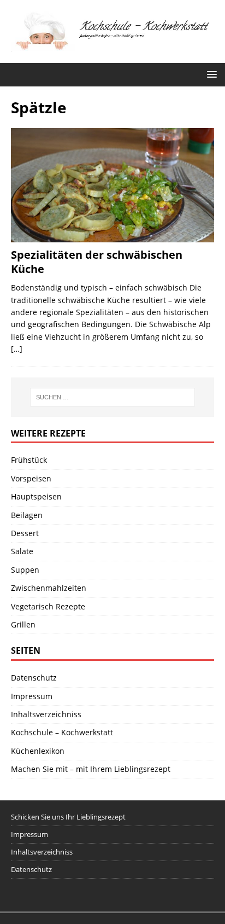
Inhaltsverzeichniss (46, 714)
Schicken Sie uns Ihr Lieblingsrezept (68, 817)
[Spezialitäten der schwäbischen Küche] (112, 185)
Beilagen (27, 515)
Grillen (23, 624)
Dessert (25, 533)
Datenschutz (34, 677)
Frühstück (29, 460)
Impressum (31, 696)
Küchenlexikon (37, 751)
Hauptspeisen (36, 496)
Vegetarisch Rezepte (48, 606)
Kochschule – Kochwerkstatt (62, 732)
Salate (22, 551)
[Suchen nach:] (112, 397)
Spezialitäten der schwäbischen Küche (96, 261)
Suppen (25, 570)
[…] (16, 349)
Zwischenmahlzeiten (48, 588)
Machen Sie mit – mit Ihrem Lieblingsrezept (90, 769)
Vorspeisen (31, 478)
